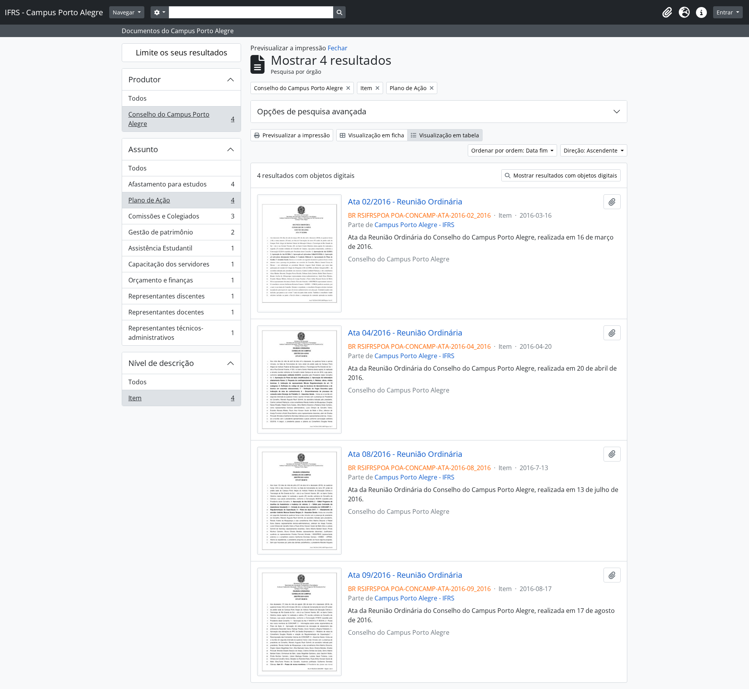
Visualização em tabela (448, 135)
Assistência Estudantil (181, 250)
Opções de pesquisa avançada (311, 111)
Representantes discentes (181, 298)
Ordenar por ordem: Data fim (510, 150)
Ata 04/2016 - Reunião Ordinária (405, 332)
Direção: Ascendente (591, 150)
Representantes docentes (181, 314)
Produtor (144, 79)
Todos (137, 98)
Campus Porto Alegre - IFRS (414, 224)
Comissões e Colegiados (181, 218)
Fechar (338, 48)
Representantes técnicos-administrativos (181, 333)
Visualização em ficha (375, 135)
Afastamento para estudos (181, 186)
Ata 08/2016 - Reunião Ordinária (405, 454)
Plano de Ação (181, 202)
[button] (667, 12)
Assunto (143, 149)
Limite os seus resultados (181, 52)
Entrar (726, 12)
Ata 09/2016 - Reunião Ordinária (405, 575)
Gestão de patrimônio (181, 234)
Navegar (124, 12)
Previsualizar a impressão (295, 135)
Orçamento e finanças (181, 282)
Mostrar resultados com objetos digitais (564, 175)
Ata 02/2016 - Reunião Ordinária (405, 201)
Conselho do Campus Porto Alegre (181, 119)
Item (181, 400)
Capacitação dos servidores (181, 266)
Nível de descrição (161, 363)
